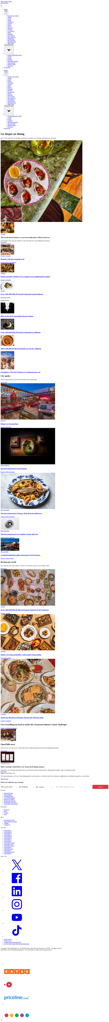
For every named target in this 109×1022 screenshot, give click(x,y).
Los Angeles (10, 31)
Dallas (9, 25)
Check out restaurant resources (9, 728)
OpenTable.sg (8, 839)
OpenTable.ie (7, 838)
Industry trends (11, 64)
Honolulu (10, 28)
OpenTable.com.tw (9, 852)
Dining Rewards (8, 793)
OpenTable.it (7, 850)
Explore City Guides (13, 16)
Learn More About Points (11, 804)
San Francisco (11, 40)
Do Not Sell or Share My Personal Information (16, 944)
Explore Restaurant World (14, 55)
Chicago (9, 23)
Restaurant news (9, 45)
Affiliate (6, 823)
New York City (11, 37)
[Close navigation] (1, 6)
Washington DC (11, 42)
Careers (6, 813)
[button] (9, 787)
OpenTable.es (7, 833)
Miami (9, 32)
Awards (9, 56)
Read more (4, 242)
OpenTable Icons (8, 796)
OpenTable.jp (7, 830)
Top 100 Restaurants (9, 798)
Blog (5, 811)
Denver (9, 26)
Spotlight (9, 60)
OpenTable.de (8, 832)
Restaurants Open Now (10, 802)
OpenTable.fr (7, 853)
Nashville (10, 34)
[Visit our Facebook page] (17, 884)
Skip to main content (6, 1)
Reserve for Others (9, 799)
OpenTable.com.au (9, 846)
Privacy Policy (8, 939)
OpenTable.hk (8, 836)
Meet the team (4, 779)
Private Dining (8, 794)
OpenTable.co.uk (8, 844)
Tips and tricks (11, 63)
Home (5, 9)
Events (9, 58)
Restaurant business (12, 61)
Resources (10, 66)
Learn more (4, 751)
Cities (6, 11)
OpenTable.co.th (8, 849)
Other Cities (10, 43)
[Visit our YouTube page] (17, 923)
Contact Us (7, 824)
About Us (6, 809)
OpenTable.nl (7, 841)
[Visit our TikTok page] (17, 936)
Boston (9, 20)
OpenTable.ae (8, 847)
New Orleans (11, 35)
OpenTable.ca (8, 835)
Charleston (10, 22)
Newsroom (7, 67)
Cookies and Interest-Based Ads (12, 942)
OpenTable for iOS (9, 820)
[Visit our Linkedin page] (17, 897)
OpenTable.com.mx (9, 842)
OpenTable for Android (10, 821)
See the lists (4, 382)
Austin (9, 19)
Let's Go (100, 787)
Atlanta (9, 17)
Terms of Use (7, 941)
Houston (9, 29)
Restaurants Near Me (9, 801)
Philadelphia (10, 39)
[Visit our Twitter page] (17, 871)
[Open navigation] (1, 5)
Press (5, 814)
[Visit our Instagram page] (17, 910)
